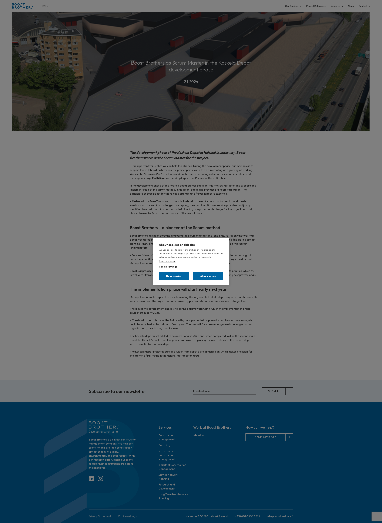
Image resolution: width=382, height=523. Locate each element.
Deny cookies (173, 276)
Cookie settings (168, 266)
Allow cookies (208, 276)
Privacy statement (167, 261)
